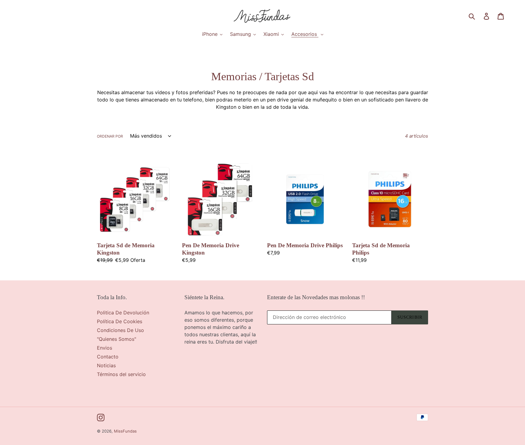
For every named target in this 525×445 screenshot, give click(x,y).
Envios (104, 348)
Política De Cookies (119, 321)
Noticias (106, 365)
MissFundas (125, 431)
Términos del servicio (121, 374)
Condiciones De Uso (120, 330)
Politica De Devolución (123, 313)
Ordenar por (110, 136)
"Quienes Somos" (116, 339)
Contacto (107, 357)
